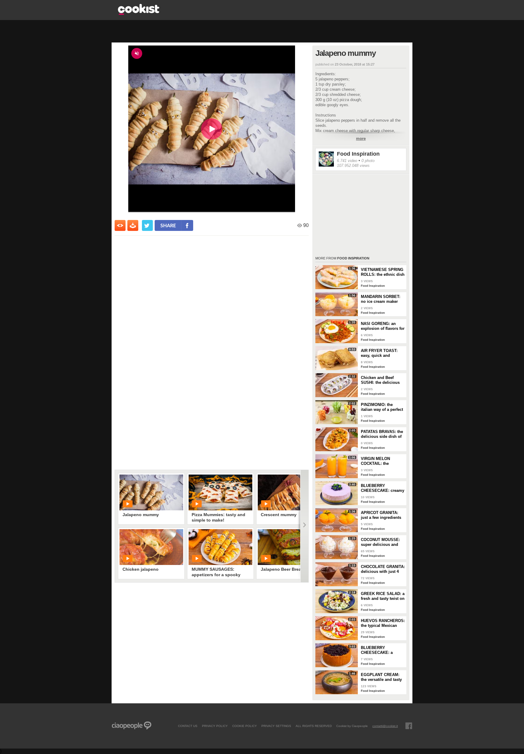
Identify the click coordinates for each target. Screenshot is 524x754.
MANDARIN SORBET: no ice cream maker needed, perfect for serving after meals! (380, 299)
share (168, 225)
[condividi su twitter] (147, 225)
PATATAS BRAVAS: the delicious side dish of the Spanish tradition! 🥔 (382, 434)
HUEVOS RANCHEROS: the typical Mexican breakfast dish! (383, 623)
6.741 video (347, 160)
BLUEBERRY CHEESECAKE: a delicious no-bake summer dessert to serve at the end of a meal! (380, 650)
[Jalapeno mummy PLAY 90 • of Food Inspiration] (151, 492)
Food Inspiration (358, 154)
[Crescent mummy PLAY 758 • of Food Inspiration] (289, 492)
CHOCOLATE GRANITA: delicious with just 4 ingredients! (383, 569)
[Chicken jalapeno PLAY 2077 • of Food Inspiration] (151, 547)
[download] (132, 225)
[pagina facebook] (408, 725)
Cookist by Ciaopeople (352, 725)
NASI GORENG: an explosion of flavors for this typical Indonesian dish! (383, 326)
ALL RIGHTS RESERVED (314, 725)
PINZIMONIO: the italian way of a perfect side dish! (382, 407)
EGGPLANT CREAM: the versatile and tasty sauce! (381, 677)
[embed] (120, 225)
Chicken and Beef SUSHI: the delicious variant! (380, 380)
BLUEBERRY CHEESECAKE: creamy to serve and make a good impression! (382, 488)
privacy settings (276, 725)
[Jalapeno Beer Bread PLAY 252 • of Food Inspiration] (289, 547)
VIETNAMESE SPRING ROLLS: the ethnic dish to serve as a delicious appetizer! (383, 272)
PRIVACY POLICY (215, 725)
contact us (187, 725)
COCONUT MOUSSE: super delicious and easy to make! (380, 542)
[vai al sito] (138, 13)
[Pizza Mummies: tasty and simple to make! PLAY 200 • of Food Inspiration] (220, 492)
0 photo (368, 160)
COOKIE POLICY (244, 725)
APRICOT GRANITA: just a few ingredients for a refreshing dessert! (381, 515)
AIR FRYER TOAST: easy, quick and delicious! (379, 353)
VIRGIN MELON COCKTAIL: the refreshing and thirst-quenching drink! (380, 461)
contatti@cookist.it (385, 725)
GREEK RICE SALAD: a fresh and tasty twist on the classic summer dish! (383, 596)
